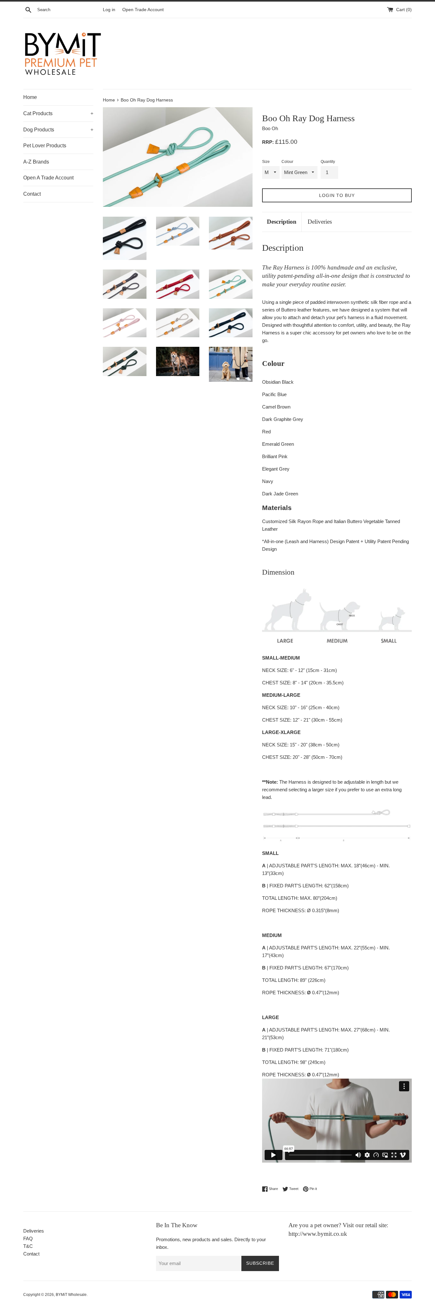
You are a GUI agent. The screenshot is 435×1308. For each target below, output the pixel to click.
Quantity (328, 161)
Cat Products (58, 113)
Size (266, 161)
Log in (109, 9)
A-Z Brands (36, 161)
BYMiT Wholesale (71, 1294)
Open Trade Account (143, 9)
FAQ (28, 1238)
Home (30, 97)
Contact (32, 194)
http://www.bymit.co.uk (318, 1233)
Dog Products (58, 129)
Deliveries (320, 221)
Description (281, 221)
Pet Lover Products (44, 145)
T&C (28, 1246)
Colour (287, 161)
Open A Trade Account (48, 177)
